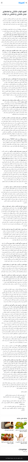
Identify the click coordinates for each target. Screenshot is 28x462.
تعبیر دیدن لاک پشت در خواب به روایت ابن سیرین (21, 430)
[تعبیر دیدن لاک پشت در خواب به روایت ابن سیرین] (21, 425)
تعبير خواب (25, 451)
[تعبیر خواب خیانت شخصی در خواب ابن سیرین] (21, 437)
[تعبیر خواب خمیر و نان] (7, 425)
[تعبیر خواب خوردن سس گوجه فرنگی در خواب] (7, 437)
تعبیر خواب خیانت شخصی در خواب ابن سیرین (21, 442)
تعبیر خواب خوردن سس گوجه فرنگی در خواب (7, 442)
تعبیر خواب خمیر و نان (9, 430)
